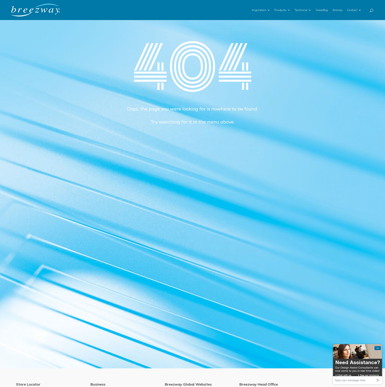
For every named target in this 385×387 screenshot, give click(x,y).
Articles (338, 10)
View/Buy (322, 10)
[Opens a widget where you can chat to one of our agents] (357, 364)
